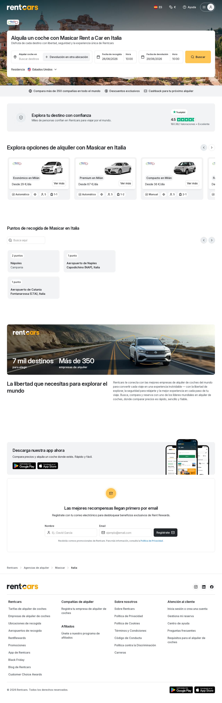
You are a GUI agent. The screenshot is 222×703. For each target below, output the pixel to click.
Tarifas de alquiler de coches (27, 608)
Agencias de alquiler (36, 567)
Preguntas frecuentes (182, 630)
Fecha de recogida (112, 54)
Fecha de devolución (157, 54)
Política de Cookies (127, 623)
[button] (182, 112)
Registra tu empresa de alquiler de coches (83, 611)
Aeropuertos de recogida (25, 630)
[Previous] (203, 147)
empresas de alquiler (73, 367)
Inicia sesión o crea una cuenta (187, 608)
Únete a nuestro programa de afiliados (80, 635)
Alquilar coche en (28, 54)
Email (102, 525)
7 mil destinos (32, 361)
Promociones (17, 645)
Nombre (49, 525)
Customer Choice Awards (25, 674)
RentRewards (17, 638)
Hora (128, 54)
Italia (74, 567)
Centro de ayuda (178, 623)
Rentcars (12, 567)
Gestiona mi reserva (181, 616)
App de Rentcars (19, 652)
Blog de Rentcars (19, 667)
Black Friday (16, 660)
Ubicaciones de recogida (24, 623)
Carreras (120, 652)
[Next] (211, 147)
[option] (20, 194)
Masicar (60, 567)
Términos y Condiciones (130, 630)
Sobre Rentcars (124, 608)
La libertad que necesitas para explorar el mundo (57, 387)
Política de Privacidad (152, 540)
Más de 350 (76, 361)
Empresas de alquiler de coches (29, 616)
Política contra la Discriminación (135, 645)
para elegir (19, 367)
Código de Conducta (128, 638)
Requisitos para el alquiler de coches (186, 640)
